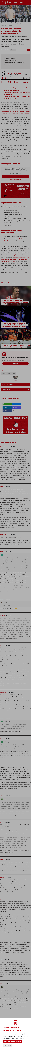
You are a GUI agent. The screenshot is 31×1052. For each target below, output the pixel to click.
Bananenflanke (3, 446)
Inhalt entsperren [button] (15, 176)
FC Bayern (4, 373)
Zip (1, 983)
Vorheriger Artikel (8, 384)
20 (28, 49)
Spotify (6, 241)
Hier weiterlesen (8, 64)
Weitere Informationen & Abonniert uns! (14, 62)
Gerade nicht (7, 1045)
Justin (2, 49)
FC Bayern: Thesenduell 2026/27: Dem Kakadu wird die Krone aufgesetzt (16, 346)
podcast (14, 373)
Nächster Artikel (6, 389)
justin (1, 486)
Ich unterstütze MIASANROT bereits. (13, 1049)
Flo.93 (1, 615)
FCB (9, 373)
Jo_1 (1, 645)
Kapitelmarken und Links (10, 60)
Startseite (3, 25)
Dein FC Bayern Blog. (16, 2)
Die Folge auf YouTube (9, 58)
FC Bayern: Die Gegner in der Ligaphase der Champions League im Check (15, 302)
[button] (7, 404)
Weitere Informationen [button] (15, 179)
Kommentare (7, 66)
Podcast (10, 25)
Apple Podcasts (20, 238)
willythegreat (3, 692)
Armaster (2, 877)
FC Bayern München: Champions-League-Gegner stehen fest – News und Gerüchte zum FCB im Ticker (15, 324)
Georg (1, 551)
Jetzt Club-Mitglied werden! (12, 1041)
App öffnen (15, 363)
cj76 (1, 764)
